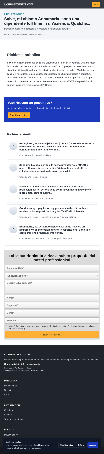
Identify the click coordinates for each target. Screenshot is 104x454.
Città (6, 394)
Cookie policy (66, 445)
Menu (96, 4)
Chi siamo (9, 410)
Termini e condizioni (13, 419)
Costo (13, 34)
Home (6, 34)
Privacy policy (11, 435)
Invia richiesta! (52, 335)
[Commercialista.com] (18, 4)
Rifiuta (81, 445)
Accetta (92, 445)
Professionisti (10, 386)
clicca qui (22, 329)
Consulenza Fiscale (25, 34)
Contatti (8, 415)
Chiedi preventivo (19, 115)
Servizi (7, 390)
